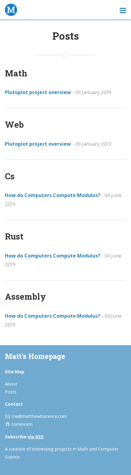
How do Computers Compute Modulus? (52, 195)
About (11, 384)
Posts (10, 392)
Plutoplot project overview (38, 92)
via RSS (36, 437)
